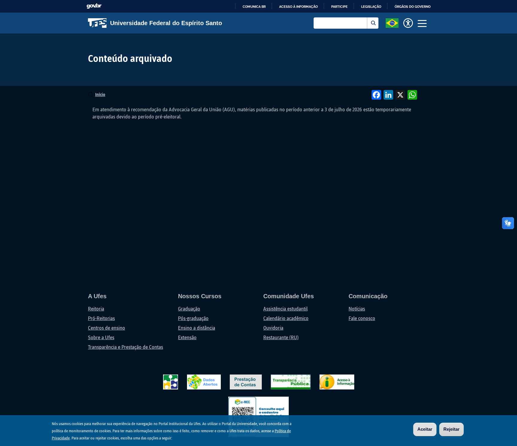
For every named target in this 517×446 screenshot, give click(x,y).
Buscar (372, 23)
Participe (339, 6)
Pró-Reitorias (101, 318)
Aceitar (424, 429)
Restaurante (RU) (281, 337)
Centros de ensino (106, 328)
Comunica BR (254, 6)
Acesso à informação (298, 6)
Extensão (187, 337)
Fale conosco (362, 318)
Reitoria (96, 308)
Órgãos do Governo (413, 6)
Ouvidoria (273, 328)
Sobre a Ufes (101, 337)
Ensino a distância (196, 328)
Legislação (371, 6)
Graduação (189, 308)
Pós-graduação (193, 318)
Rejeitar (451, 429)
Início (100, 94)
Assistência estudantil (285, 308)
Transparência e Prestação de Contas (125, 347)
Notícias (357, 308)
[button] (392, 22)
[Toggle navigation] (422, 23)
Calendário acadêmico (285, 318)
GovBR (93, 6)
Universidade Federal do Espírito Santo (166, 23)
